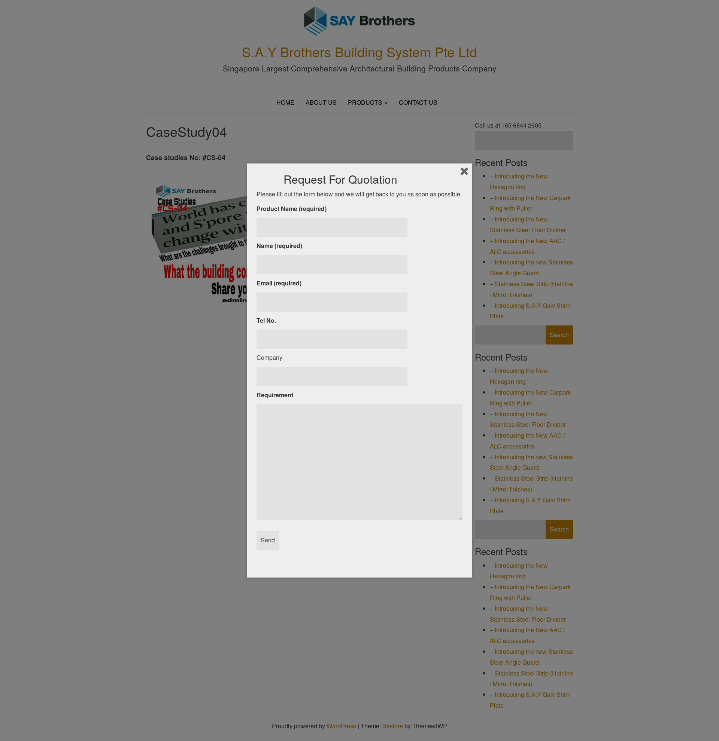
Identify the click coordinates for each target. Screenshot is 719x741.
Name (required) (279, 245)
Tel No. (266, 320)
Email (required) (279, 283)
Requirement (275, 395)
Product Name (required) (292, 208)
